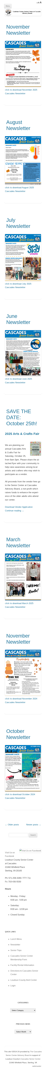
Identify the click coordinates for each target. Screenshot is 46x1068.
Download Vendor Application (19, 507)
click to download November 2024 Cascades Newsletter (21, 701)
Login (13, 986)
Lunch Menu (16, 939)
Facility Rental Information (22, 965)
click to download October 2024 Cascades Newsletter (20, 796)
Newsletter (15, 945)
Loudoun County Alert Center (23, 980)
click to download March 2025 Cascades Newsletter (19, 605)
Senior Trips (15, 950)
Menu (8, 6)
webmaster (37, 1066)
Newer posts (33, 824)
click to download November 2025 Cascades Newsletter (21, 92)
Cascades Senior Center (31, 1059)
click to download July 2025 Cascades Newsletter (18, 286)
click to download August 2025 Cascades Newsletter (19, 189)
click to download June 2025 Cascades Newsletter (18, 381)
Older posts (12, 824)
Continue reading (14, 510)
